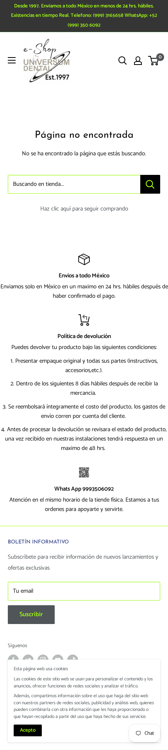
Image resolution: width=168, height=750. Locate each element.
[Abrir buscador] (122, 60)
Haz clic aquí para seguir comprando (84, 209)
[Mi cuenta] (138, 60)
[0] (154, 60)
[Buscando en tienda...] (150, 184)
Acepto (28, 730)
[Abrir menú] (12, 60)
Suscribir (31, 614)
